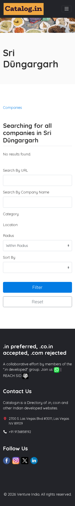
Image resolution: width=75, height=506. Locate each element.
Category (11, 214)
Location (10, 224)
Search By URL (15, 170)
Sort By (9, 257)
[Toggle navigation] (66, 9)
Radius (8, 235)
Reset (37, 302)
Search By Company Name (26, 192)
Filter (37, 287)
